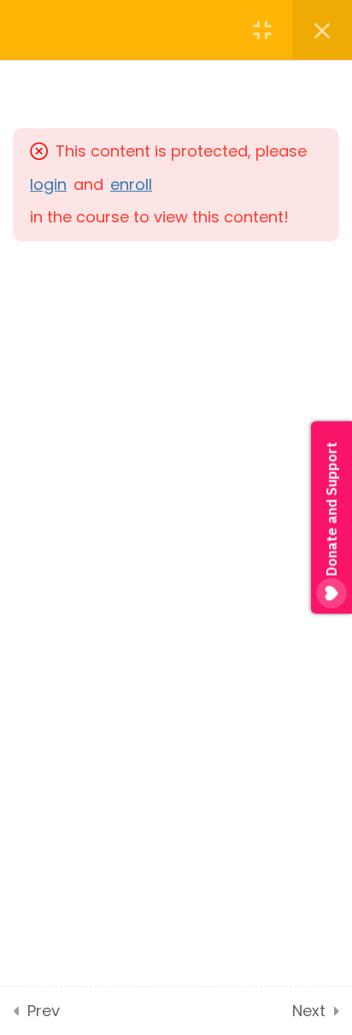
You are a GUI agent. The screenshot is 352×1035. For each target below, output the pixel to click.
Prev (43, 1010)
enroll (131, 184)
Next (309, 1010)
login (48, 184)
